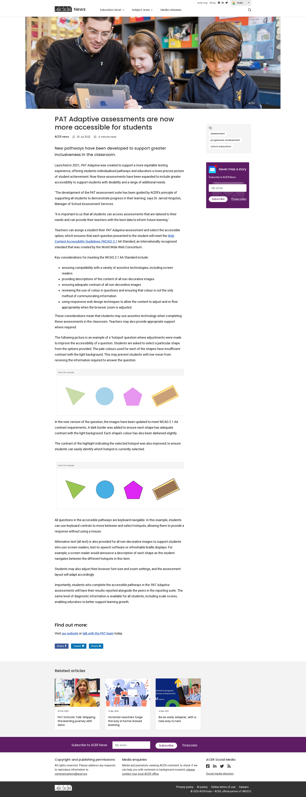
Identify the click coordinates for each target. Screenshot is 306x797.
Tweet (77, 646)
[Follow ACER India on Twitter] (226, 3)
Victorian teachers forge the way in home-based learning (125, 721)
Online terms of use (223, 787)
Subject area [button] (141, 10)
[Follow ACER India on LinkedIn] (223, 3)
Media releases (172, 10)
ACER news (62, 136)
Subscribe (218, 199)
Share (60, 646)
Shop (213, 2)
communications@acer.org (71, 774)
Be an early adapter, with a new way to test (177, 719)
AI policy (202, 787)
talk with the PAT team (98, 633)
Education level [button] (111, 10)
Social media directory (220, 773)
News (80, 9)
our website (70, 633)
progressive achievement (225, 140)
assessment (218, 133)
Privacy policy (238, 199)
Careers (244, 787)
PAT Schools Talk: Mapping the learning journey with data (76, 721)
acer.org (202, 2)
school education (221, 146)
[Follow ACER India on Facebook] (219, 3)
